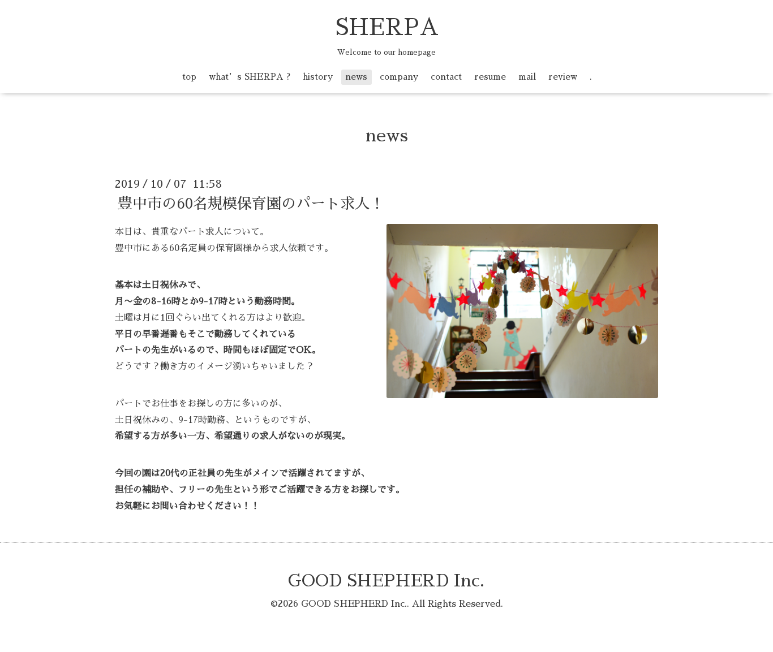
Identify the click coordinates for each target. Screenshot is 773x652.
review (562, 76)
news (356, 76)
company (399, 76)
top (189, 76)
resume (490, 76)
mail (527, 76)
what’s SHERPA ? (249, 76)
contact (446, 76)
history (318, 76)
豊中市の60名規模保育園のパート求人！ (251, 203)
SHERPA (387, 27)
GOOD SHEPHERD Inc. (386, 580)
